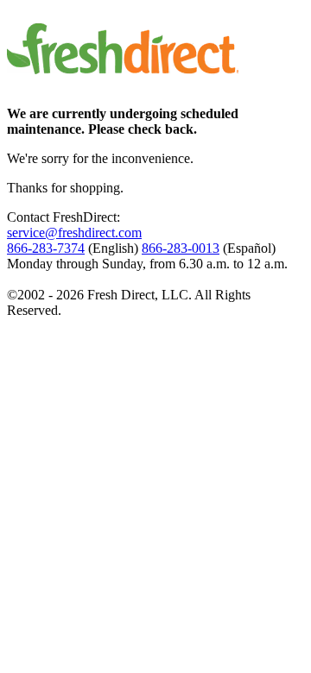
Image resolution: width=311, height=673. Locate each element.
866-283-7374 (46, 248)
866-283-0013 (180, 248)
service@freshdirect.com (74, 232)
